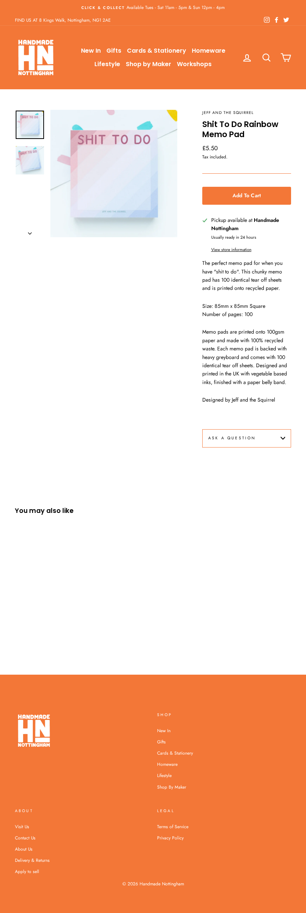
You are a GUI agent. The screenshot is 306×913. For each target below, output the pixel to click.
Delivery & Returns (32, 860)
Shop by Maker (148, 64)
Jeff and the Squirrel (228, 112)
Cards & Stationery (156, 50)
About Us (23, 849)
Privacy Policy (170, 838)
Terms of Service (172, 826)
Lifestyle (107, 64)
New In (91, 50)
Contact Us (25, 838)
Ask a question (232, 438)
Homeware (208, 50)
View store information (231, 250)
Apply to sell (27, 871)
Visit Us (22, 826)
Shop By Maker (171, 787)
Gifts (113, 50)
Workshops (194, 64)
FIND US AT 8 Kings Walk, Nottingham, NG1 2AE (63, 20)
